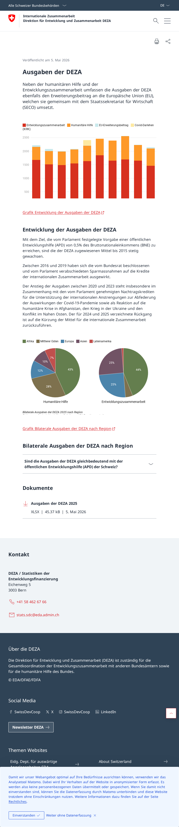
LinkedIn (108, 711)
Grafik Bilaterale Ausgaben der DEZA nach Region (67, 428)
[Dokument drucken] (156, 41)
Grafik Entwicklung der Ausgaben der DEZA (61, 212)
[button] (171, 713)
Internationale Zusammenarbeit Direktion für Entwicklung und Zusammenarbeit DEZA (67, 18)
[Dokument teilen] (167, 41)
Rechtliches (18, 801)
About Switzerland (115, 761)
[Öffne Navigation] (167, 21)
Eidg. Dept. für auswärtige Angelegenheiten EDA (33, 764)
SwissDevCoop (27, 711)
